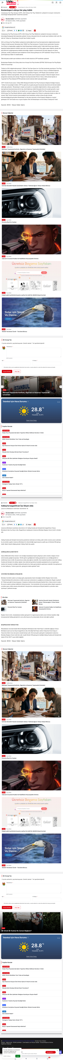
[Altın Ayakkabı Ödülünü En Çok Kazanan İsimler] (31, 386)
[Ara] (52, 2)
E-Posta (35, 360)
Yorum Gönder (7, 371)
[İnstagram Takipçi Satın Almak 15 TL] (31, 483)
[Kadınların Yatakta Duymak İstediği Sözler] (31, 464)
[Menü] (2, 2)
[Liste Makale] (12, 2)
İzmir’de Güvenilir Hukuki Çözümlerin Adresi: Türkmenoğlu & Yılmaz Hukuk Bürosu (26, 185)
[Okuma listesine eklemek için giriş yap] (35, 30)
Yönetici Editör (10, 19)
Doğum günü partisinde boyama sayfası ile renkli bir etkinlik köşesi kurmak (24, 295)
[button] (15, 7)
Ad (3, 360)
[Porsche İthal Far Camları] (16, 609)
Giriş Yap (17, 371)
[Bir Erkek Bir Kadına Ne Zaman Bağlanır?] (31, 922)
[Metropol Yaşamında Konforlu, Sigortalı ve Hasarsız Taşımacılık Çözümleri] (16, 602)
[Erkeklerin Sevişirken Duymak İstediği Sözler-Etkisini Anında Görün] (31, 470)
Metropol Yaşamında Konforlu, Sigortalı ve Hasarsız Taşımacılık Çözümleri (23, 149)
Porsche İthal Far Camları (9, 222)
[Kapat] (57, 1051)
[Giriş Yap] (56, 2)
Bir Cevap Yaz (7, 340)
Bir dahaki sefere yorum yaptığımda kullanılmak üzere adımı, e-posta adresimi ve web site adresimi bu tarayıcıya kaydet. (29, 367)
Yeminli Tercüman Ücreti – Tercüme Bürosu (14, 331)
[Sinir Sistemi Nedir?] (31, 476)
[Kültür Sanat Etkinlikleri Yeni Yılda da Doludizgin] (31, 438)
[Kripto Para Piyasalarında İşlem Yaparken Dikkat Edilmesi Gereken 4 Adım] (31, 432)
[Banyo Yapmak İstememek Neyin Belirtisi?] (31, 489)
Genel (3, 147)
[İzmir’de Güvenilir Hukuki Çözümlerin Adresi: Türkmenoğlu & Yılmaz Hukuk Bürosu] (47, 602)
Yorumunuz (9, 346)
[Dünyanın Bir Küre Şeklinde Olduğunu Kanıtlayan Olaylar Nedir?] (31, 457)
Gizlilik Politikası (7, 1056)
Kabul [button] (18, 1056)
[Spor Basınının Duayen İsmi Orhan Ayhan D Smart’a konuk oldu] (31, 444)
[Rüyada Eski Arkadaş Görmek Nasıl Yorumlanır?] (31, 451)
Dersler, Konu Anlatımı (40, 1040)
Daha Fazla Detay (31, 420)
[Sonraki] (60, 386)
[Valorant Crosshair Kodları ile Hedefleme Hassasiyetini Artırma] (47, 609)
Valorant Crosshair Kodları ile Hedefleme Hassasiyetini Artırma (20, 258)
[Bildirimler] (60, 2)
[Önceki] (2, 386)
